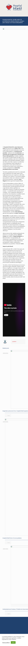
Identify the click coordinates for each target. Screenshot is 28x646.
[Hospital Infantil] (14, 7)
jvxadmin (14, 341)
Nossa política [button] (6, 642)
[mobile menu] (26, 3)
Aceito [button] (13, 642)
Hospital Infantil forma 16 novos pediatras (12, 538)
